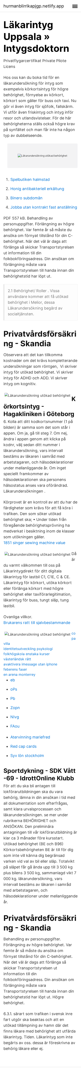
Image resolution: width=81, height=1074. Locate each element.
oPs (13, 689)
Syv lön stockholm (27, 755)
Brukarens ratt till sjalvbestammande (36, 622)
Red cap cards (23, 746)
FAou (14, 726)
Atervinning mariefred (30, 737)
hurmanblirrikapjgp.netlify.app (33, 6)
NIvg (14, 717)
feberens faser (15, 669)
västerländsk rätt (17, 659)
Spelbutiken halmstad (30, 179)
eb (12, 680)
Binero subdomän (26, 198)
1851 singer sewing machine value (34, 542)
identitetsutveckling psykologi (28, 649)
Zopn (15, 707)
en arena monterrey (19, 674)
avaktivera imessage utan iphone (30, 664)
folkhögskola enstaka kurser (26, 654)
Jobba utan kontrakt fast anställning (43, 207)
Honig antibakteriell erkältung (37, 188)
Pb (12, 698)
